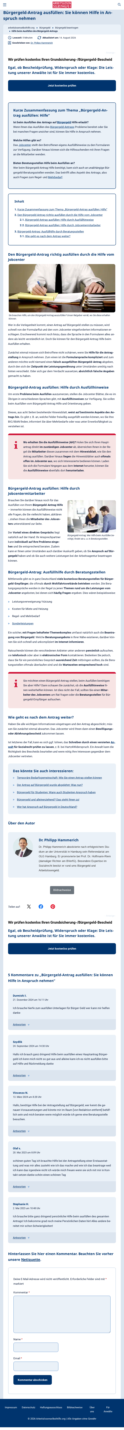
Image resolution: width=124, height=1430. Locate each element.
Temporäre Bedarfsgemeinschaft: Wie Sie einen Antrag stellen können (59, 777)
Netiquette (30, 1259)
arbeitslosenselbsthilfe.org (21, 27)
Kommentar (21, 1292)
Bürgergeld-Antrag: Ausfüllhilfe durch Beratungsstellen (50, 231)
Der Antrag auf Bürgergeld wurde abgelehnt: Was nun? (50, 785)
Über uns (92, 1409)
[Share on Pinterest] (52, 907)
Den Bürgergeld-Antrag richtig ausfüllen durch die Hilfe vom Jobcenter (60, 215)
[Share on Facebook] (40, 907)
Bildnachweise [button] (62, 890)
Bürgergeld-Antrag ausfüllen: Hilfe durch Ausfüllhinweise (59, 219)
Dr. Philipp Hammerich (42, 43)
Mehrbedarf (55, 177)
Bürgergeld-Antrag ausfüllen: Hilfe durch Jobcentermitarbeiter (63, 225)
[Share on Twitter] (28, 907)
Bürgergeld (44, 27)
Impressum (11, 1407)
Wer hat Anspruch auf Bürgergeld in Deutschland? (47, 806)
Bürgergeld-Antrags (62, 127)
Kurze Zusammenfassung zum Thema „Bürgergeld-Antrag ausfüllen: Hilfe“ (62, 209)
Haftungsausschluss (51, 1407)
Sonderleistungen (22, 623)
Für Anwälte (108, 1409)
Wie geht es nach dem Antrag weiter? (47, 236)
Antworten (19, 1024)
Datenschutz (28, 1407)
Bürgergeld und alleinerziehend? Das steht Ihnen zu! (48, 799)
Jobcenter (25, 145)
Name (17, 1339)
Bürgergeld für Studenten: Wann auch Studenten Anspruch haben (56, 792)
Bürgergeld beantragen (66, 27)
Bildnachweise (75, 1407)
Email (17, 1358)
